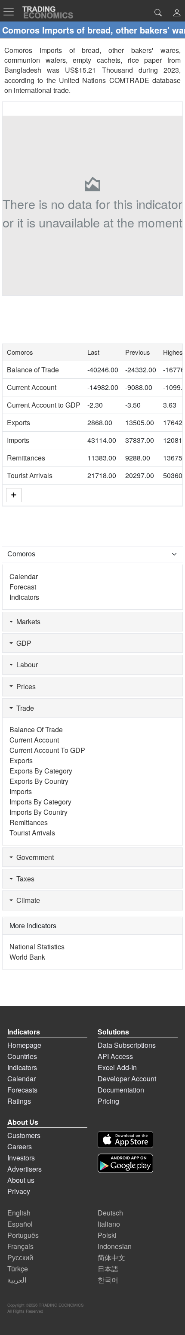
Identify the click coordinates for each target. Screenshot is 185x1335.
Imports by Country (38, 812)
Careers (19, 1146)
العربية (16, 1280)
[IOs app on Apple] (125, 1139)
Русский (20, 1257)
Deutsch (110, 1213)
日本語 (108, 1269)
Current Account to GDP (43, 405)
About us (20, 1180)
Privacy (18, 1191)
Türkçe (17, 1269)
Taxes (23, 879)
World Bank (27, 957)
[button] (177, 13)
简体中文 (111, 1257)
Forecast (22, 587)
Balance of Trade (33, 369)
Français (20, 1246)
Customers (23, 1135)
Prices (24, 686)
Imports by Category (40, 802)
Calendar (23, 576)
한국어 (108, 1280)
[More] (14, 495)
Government (33, 857)
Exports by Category (40, 771)
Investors (21, 1158)
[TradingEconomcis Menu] (11, 11)
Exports (18, 422)
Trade (23, 708)
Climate (26, 900)
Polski (107, 1235)
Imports (18, 440)
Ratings (19, 1101)
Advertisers (24, 1169)
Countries (22, 1056)
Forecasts (22, 1090)
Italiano (109, 1224)
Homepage (24, 1045)
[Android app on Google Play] (125, 1163)
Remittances (26, 458)
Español (20, 1224)
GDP (22, 643)
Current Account (31, 387)
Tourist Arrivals (29, 475)
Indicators (24, 597)
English (19, 1213)
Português (23, 1235)
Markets (26, 621)
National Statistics (37, 946)
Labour (25, 664)
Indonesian (115, 1246)
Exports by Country (38, 781)
